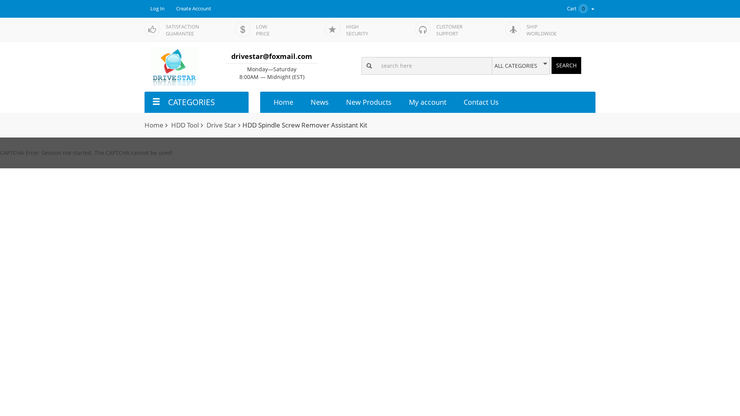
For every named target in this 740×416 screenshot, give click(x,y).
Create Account (193, 8)
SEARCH (566, 65)
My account (427, 102)
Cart (576, 8)
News (320, 102)
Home (283, 102)
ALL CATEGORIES (515, 66)
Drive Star (221, 125)
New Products (369, 102)
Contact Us (481, 102)
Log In (157, 8)
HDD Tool (185, 125)
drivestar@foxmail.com (271, 56)
